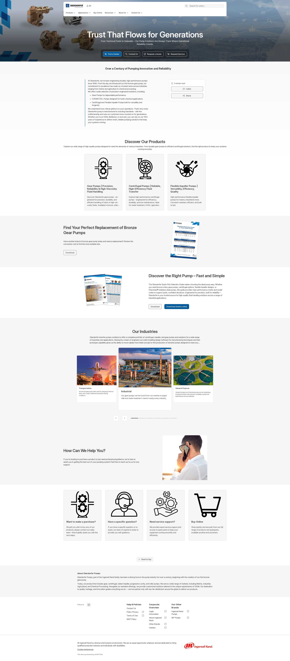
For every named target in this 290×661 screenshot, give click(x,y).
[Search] (186, 6)
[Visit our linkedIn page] (89, 605)
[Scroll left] (115, 418)
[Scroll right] (124, 418)
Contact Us (131, 608)
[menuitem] (71, 13)
